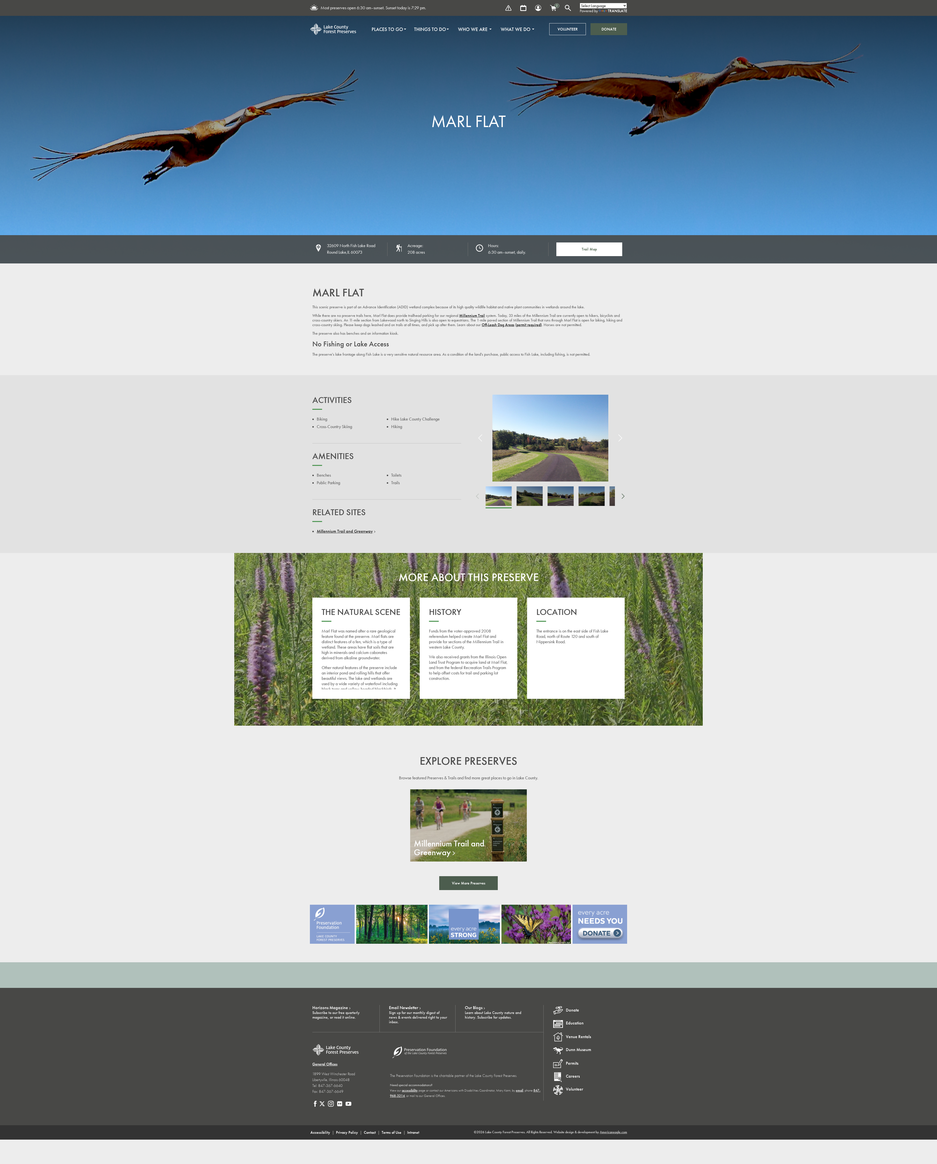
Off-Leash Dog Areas (498, 324)
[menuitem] (387, 29)
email (519, 1090)
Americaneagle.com (613, 1132)
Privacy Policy (347, 1132)
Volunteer (568, 29)
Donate (608, 29)
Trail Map (589, 249)
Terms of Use (391, 1132)
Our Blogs (473, 1007)
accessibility (410, 1090)
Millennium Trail (472, 315)
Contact (370, 1132)
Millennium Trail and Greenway (345, 531)
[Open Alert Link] (508, 8)
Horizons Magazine (330, 1007)
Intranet (413, 1132)
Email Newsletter (403, 1007)
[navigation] (451, 29)
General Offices (324, 1064)
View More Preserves (468, 883)
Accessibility (320, 1132)
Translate (617, 11)
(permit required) (528, 324)
